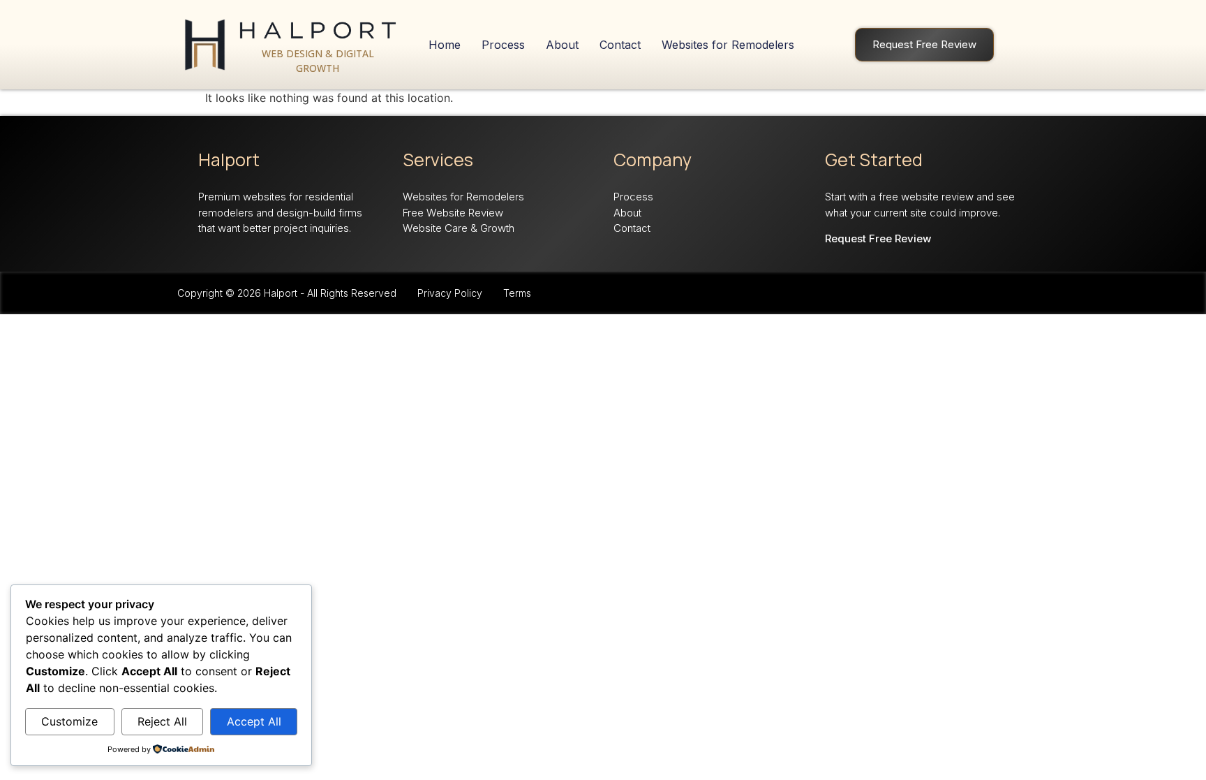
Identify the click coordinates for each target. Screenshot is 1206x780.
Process (503, 45)
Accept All (254, 721)
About (562, 45)
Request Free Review (924, 44)
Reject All (162, 721)
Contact (620, 45)
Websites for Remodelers (728, 45)
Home (445, 45)
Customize (69, 721)
